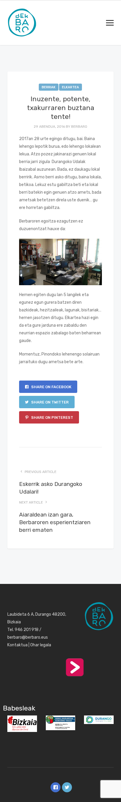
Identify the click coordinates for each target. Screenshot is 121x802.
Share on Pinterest (51, 417)
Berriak (49, 87)
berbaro (79, 126)
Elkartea (70, 87)
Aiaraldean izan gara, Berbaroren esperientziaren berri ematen (54, 522)
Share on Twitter (49, 402)
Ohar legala (40, 644)
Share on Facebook (50, 387)
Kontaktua (17, 644)
